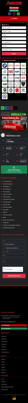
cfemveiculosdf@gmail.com (9, 321)
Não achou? (4, 384)
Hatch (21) (4, 336)
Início (3, 379)
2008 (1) (3, 359)
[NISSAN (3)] (17, 84)
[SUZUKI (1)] (17, 90)
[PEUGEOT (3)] (23, 84)
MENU (15, 18)
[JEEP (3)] (17, 78)
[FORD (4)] (17, 72)
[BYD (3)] (11, 65)
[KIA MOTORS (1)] (23, 78)
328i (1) (3, 364)
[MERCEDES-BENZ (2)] (11, 84)
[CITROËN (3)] (5, 72)
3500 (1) (3, 367)
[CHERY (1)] (17, 65)
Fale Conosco (5, 389)
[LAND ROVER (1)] (5, 84)
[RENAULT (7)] (11, 90)
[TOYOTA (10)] (23, 90)
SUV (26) (3, 346)
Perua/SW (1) (5, 341)
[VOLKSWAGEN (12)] (5, 96)
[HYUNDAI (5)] (5, 78)
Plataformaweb (14, 398)
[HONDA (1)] (23, 72)
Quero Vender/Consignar (7, 387)
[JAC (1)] (11, 78)
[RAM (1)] (5, 90)
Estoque (3, 381)
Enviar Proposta (14, 276)
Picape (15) (4, 344)
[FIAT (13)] (11, 72)
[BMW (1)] (5, 65)
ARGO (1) (4, 372)
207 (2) (3, 362)
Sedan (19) (4, 349)
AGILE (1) (4, 370)
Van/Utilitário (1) (5, 352)
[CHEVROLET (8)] (23, 65)
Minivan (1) (4, 339)
